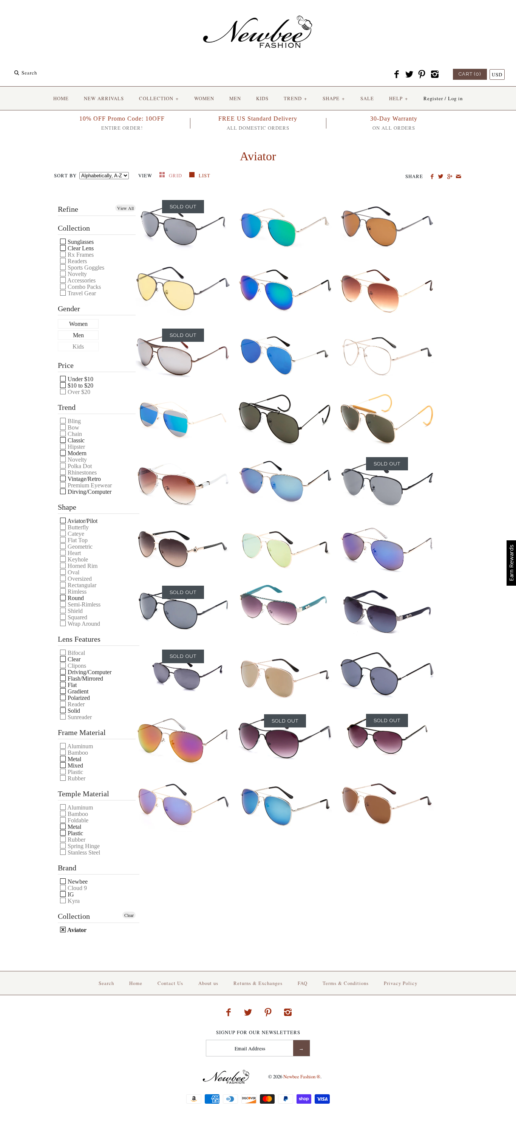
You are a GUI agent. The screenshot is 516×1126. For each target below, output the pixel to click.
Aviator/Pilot (81, 521)
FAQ (302, 983)
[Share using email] (458, 176)
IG (70, 894)
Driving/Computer (88, 672)
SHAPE (334, 98)
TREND (295, 98)
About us (208, 983)
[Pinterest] (422, 74)
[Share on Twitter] (440, 176)
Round (75, 598)
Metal (73, 759)
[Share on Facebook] (432, 176)
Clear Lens (80, 248)
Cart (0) (470, 74)
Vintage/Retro (83, 479)
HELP (398, 98)
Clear (73, 659)
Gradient (77, 691)
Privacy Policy (400, 983)
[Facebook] (396, 74)
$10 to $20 (79, 385)
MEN (235, 98)
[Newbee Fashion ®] (258, 12)
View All (125, 208)
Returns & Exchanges (258, 983)
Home (135, 983)
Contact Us (170, 983)
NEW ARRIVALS (104, 98)
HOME (61, 98)
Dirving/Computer (88, 492)
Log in (455, 98)
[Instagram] (434, 74)
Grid (176, 175)
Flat (71, 685)
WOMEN (204, 98)
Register (433, 98)
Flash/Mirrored (84, 678)
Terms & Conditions (346, 983)
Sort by (65, 175)
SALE (367, 98)
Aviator (76, 930)
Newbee (77, 881)
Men (78, 335)
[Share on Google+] (449, 176)
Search (106, 983)
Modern (76, 453)
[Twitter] (409, 74)
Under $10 (79, 379)
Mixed (74, 765)
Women (78, 324)
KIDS (262, 98)
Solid (73, 710)
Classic (75, 440)
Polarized (78, 698)
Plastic (74, 833)
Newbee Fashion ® (301, 1076)
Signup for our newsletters (258, 1032)
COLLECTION (159, 98)
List (204, 175)
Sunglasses (80, 242)
